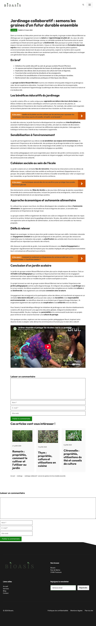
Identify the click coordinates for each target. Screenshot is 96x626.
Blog (4, 591)
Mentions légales (76, 611)
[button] (83, 5)
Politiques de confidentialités (58, 611)
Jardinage (13, 30)
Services (6, 589)
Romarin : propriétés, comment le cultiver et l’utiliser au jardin (19, 460)
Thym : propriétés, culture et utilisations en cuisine (47, 459)
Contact (6, 593)
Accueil (5, 586)
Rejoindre (83, 588)
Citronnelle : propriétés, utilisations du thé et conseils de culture (73, 457)
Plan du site (89, 611)
